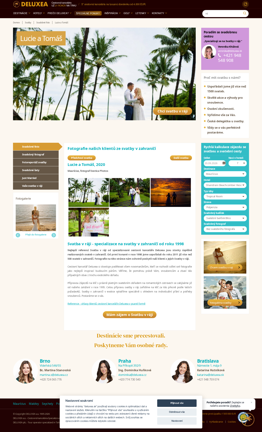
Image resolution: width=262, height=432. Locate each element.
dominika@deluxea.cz (132, 375)
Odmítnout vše (177, 411)
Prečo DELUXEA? (58, 13)
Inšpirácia (111, 13)
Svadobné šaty (30, 170)
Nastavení (177, 420)
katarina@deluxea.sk (210, 375)
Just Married (29, 178)
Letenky (140, 13)
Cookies (232, 421)
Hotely (37, 13)
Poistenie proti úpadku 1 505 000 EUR (217, 413)
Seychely (47, 404)
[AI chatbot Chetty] (247, 419)
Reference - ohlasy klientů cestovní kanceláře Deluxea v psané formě (106, 303)
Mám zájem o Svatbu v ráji (129, 314)
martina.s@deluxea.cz (54, 375)
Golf (127, 13)
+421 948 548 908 (229, 57)
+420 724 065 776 (51, 379)
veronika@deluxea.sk (230, 51)
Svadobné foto (30, 146)
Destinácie (20, 13)
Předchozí (18, 235)
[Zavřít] (251, 402)
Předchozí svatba (81, 158)
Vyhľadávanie (216, 421)
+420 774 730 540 (129, 379)
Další (54, 235)
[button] (225, 174)
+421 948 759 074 (208, 379)
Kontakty (158, 13)
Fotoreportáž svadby (34, 162)
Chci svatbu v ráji (173, 111)
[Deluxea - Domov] (30, 4)
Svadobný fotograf (33, 154)
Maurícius (19, 404)
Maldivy (34, 404)
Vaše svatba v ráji (32, 185)
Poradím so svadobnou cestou (220, 34)
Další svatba (181, 158)
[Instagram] (245, 4)
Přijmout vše (177, 403)
